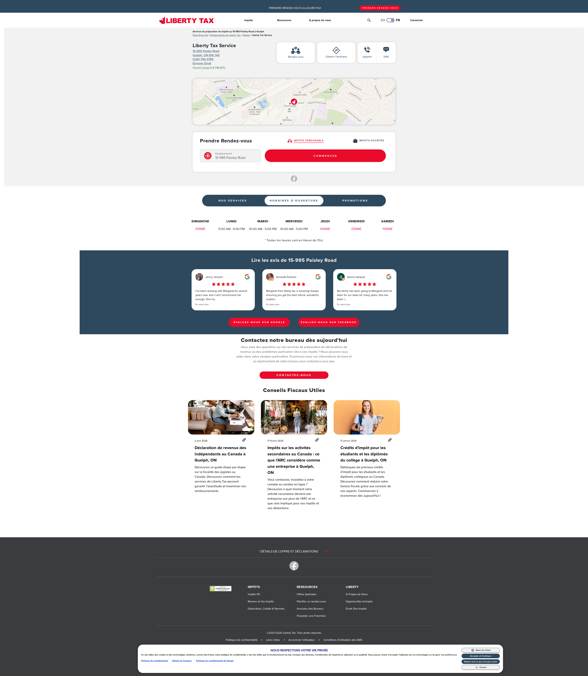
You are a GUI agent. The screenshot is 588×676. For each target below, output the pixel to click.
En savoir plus (202, 304)
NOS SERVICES (233, 201)
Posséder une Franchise (311, 616)
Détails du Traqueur (182, 660)
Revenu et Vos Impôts (261, 601)
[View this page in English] (390, 20)
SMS (386, 56)
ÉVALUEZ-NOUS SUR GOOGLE (259, 322)
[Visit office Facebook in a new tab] (294, 178)
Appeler (367, 56)
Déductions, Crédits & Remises (266, 608)
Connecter (414, 20)
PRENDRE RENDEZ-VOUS (380, 8)
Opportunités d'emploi (359, 601)
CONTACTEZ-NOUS (294, 375)
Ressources (284, 20)
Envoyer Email (202, 63)
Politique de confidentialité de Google (215, 660)
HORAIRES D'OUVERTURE (294, 201)
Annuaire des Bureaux (310, 608)
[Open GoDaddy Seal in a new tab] (220, 588)
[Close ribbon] (403, 7)
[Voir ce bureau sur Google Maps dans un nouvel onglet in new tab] (247, 277)
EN (383, 20)
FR (398, 20)
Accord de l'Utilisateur (301, 640)
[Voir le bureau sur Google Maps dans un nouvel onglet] (294, 102)
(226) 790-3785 (203, 59)
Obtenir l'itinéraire (336, 56)
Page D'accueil (200, 35)
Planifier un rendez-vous (311, 601)
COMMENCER (325, 156)
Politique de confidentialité (154, 660)
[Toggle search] (369, 20)
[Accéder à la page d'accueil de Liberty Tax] (187, 20)
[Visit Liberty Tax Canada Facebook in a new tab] (294, 565)
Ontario (246, 35)
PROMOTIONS (355, 201)
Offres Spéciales (306, 594)
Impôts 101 (254, 594)
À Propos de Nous (357, 594)
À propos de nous (320, 20)
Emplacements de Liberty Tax (225, 35)
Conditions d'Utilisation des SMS (343, 640)
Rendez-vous (295, 57)
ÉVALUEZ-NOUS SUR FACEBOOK (329, 322)
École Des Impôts (356, 608)
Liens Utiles (273, 640)
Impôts (248, 20)
